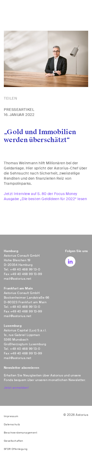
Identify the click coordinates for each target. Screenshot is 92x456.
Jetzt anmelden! (16, 388)
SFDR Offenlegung (15, 449)
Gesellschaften (13, 440)
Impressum (11, 416)
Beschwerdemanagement (20, 432)
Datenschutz (12, 424)
